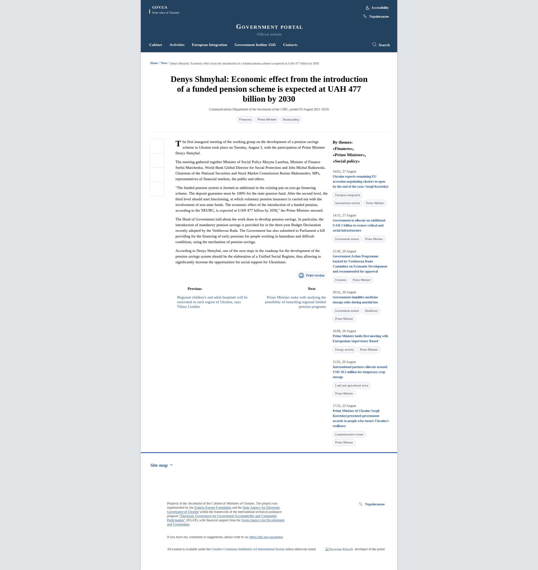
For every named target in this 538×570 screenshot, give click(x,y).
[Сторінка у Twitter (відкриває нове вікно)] (362, 44)
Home (154, 63)
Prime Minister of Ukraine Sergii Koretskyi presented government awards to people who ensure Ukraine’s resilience (361, 418)
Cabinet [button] (155, 45)
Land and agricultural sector (352, 385)
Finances (245, 119)
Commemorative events (349, 434)
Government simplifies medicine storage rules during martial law (355, 299)
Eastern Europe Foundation (212, 507)
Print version (315, 275)
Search (384, 45)
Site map (159, 465)
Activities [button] (177, 45)
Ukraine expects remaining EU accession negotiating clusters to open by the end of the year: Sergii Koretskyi (360, 181)
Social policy (291, 119)
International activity (347, 203)
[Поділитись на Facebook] (157, 146)
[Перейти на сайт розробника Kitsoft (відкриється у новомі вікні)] (339, 553)
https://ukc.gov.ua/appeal (266, 537)
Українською (379, 16)
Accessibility (380, 7)
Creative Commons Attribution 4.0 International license (248, 549)
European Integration (209, 45)
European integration (347, 195)
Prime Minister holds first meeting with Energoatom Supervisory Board (360, 338)
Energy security (344, 349)
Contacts (290, 45)
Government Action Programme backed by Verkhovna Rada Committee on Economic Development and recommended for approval (360, 263)
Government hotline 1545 (255, 45)
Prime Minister (267, 119)
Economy (341, 280)
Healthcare (371, 310)
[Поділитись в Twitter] (157, 160)
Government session (347, 239)
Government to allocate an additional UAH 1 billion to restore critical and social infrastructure (359, 225)
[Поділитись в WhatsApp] (157, 175)
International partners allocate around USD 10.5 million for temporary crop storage (360, 372)
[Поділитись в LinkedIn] (157, 189)
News (164, 63)
